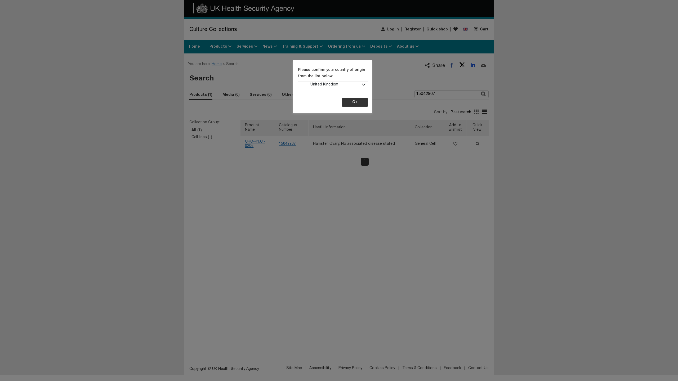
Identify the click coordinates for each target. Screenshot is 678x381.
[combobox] (333, 84)
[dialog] (339, 190)
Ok (355, 102)
